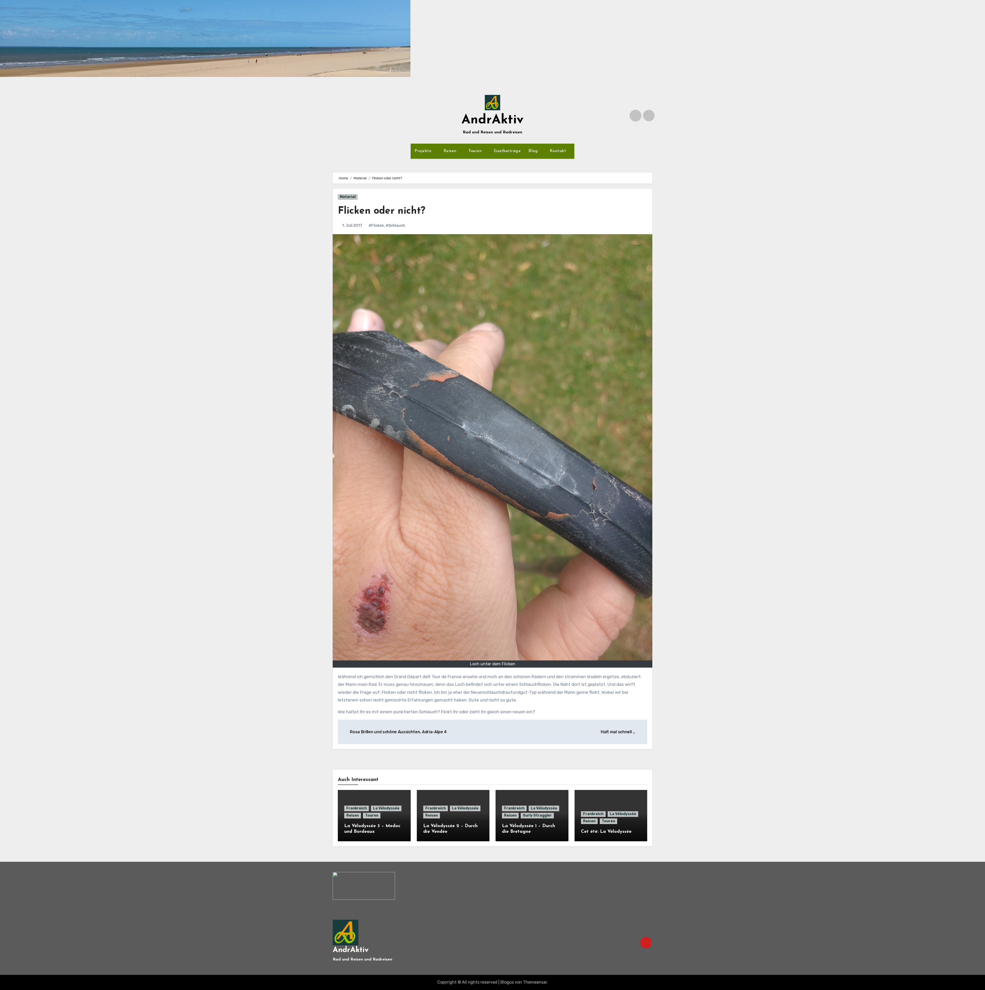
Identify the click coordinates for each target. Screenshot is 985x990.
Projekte (424, 151)
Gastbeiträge (507, 151)
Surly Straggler (537, 815)
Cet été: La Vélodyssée (606, 831)
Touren (475, 151)
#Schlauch (395, 225)
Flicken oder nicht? (381, 211)
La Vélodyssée (386, 808)
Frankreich (356, 808)
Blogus (507, 982)
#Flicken (376, 225)
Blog (533, 151)
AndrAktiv (492, 120)
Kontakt (559, 151)
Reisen (451, 151)
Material (348, 197)
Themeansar (535, 982)
